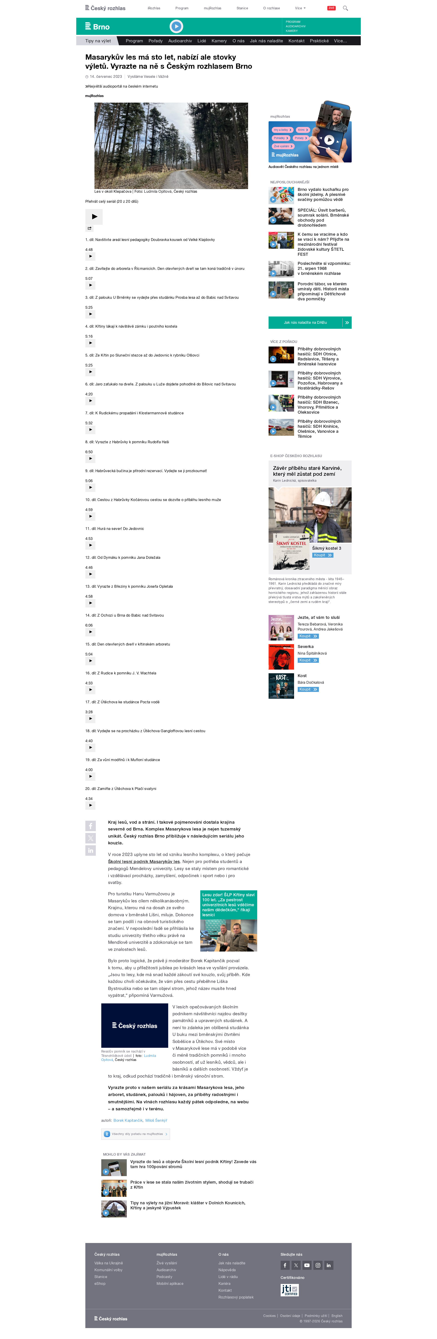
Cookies (269, 1316)
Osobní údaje (290, 1316)
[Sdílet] (89, 228)
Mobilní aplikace (170, 1283)
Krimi (301, 130)
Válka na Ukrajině (108, 1263)
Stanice (242, 8)
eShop (99, 1283)
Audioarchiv (295, 26)
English (337, 1316)
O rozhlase (271, 8)
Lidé (202, 40)
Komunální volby (108, 1270)
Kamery (292, 31)
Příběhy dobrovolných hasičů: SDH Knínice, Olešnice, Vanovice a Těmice (319, 429)
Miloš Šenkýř (156, 1120)
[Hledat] (345, 8)
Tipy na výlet (98, 40)
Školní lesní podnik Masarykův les (144, 861)
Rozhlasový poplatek (236, 1297)
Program (181, 8)
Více (340, 40)
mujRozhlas (212, 8)
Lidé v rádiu (228, 1277)
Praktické (319, 40)
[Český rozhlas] (105, 8)
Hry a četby (281, 130)
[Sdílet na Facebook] (90, 826)
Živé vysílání (281, 146)
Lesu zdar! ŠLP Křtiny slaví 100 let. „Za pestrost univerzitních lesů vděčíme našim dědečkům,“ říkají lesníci (228, 904)
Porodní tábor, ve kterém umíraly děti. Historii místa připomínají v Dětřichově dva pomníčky (323, 291)
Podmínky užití (316, 1316)
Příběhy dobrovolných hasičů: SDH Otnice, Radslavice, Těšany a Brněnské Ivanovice (319, 356)
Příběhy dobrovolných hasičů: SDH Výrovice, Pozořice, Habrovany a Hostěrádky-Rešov (320, 380)
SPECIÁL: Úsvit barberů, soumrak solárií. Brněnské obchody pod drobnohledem (323, 218)
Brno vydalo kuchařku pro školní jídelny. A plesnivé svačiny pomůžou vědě (323, 194)
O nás (239, 40)
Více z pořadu (283, 342)
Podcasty (165, 1277)
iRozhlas (154, 8)
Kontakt (297, 40)
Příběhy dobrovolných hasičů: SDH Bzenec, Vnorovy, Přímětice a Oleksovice (319, 405)
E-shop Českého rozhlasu (296, 456)
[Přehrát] (94, 217)
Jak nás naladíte (266, 40)
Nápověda (227, 1270)
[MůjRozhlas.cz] (94, 96)
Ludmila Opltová (157, 191)
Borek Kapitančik (128, 1120)
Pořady (156, 40)
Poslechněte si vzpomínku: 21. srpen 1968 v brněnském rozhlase (324, 268)
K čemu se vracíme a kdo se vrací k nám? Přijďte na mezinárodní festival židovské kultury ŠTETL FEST (323, 244)
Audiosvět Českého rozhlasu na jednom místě (303, 167)
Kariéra (224, 1283)
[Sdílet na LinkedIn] (90, 850)
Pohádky (279, 138)
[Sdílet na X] (90, 838)
